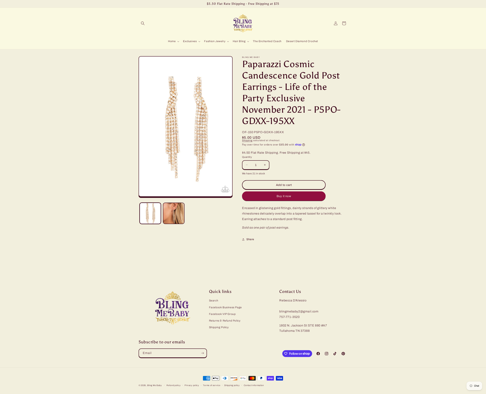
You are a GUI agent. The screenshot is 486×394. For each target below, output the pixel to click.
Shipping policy (232, 385)
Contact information (254, 385)
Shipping (247, 140)
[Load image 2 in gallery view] (173, 213)
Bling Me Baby (154, 385)
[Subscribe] (202, 353)
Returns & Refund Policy (225, 320)
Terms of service (211, 385)
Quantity (247, 157)
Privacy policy (192, 385)
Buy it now (284, 196)
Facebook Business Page (225, 307)
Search (213, 300)
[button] (143, 23)
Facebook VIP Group (222, 314)
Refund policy (173, 385)
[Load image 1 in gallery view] (150, 213)
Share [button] (250, 239)
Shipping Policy (219, 327)
